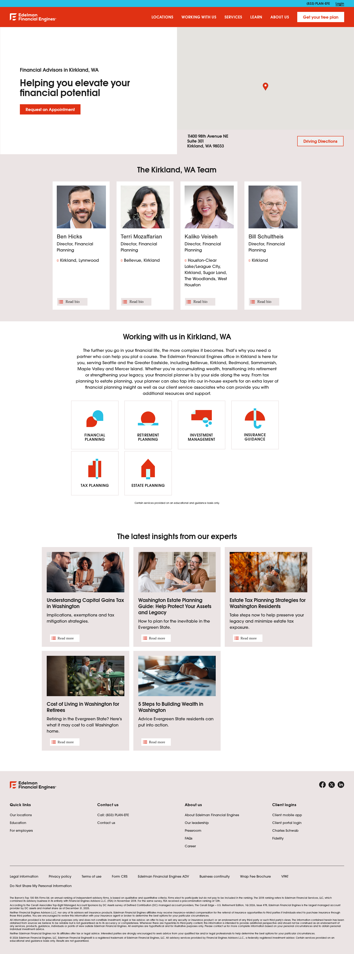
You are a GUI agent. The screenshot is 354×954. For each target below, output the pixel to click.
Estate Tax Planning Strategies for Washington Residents (268, 603)
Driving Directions (320, 141)
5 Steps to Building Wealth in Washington (170, 707)
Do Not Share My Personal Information (41, 886)
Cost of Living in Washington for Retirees (83, 707)
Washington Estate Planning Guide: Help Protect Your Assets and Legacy (174, 606)
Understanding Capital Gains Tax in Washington (85, 603)
